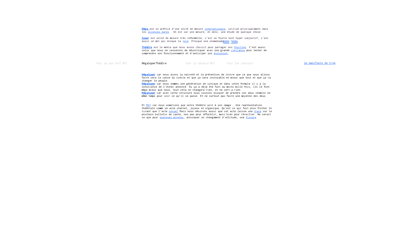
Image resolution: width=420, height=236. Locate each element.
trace (257, 111)
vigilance (238, 50)
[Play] (230, 42)
